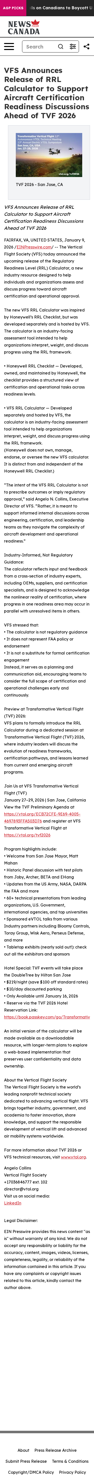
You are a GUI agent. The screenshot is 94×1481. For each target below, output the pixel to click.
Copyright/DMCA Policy (31, 1472)
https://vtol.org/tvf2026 (27, 835)
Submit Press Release (26, 1461)
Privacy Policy (72, 1472)
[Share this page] (86, 47)
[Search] (61, 46)
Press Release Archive (55, 1450)
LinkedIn (12, 1203)
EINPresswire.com (34, 247)
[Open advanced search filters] (73, 46)
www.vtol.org (73, 1157)
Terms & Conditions (70, 1461)
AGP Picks (13, 8)
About (23, 1450)
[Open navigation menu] (9, 47)
